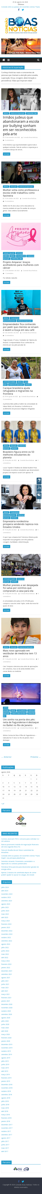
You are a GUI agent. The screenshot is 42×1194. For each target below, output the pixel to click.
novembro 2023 (6, 894)
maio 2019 (5, 1068)
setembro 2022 (6, 941)
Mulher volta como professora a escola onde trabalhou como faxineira (21, 192)
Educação (14, 186)
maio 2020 (5, 1028)
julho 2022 (5, 947)
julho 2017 (5, 1141)
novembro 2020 (6, 1008)
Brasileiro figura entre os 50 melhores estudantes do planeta (18, 454)
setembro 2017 (6, 1135)
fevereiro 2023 (6, 924)
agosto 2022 (5, 944)
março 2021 (5, 994)
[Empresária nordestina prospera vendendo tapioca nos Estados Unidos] (21, 486)
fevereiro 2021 (6, 998)
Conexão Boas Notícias (30, 137)
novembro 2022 (6, 934)
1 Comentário (9, 273)
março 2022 (5, 961)
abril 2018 (4, 1111)
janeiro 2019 (5, 1081)
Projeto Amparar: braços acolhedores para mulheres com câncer (21, 264)
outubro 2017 (6, 1131)
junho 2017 (5, 1145)
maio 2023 (5, 914)
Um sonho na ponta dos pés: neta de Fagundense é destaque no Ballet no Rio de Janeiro (21, 722)
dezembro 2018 (6, 1084)
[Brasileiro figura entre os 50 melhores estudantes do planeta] (21, 422)
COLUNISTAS (21, 256)
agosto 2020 (5, 1018)
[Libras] (39, 481)
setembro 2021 (6, 974)
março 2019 (5, 1074)
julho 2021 (5, 981)
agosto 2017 (5, 1138)
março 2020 (5, 1034)
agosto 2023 (5, 904)
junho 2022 (5, 951)
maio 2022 (5, 954)
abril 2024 (4, 891)
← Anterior (6, 757)
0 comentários (9, 140)
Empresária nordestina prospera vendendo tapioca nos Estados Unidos (20, 524)
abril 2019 (4, 1071)
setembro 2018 (6, 1095)
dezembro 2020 (6, 1004)
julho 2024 (5, 887)
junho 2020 (5, 1024)
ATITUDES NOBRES (9, 382)
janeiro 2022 (5, 967)
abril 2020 (4, 1031)
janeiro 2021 (5, 1001)
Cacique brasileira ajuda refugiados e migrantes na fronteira (18, 390)
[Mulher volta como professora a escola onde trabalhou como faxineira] (21, 163)
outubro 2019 (6, 1051)
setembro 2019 (6, 1054)
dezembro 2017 (6, 1125)
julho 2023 (5, 907)
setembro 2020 (6, 1014)
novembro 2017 (6, 1128)
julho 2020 (5, 1021)
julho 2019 (5, 1061)
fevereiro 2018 (6, 1118)
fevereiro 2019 (6, 1078)
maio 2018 (5, 1108)
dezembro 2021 (6, 971)
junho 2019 (5, 1064)
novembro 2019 (6, 1048)
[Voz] (39, 488)
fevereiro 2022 (6, 964)
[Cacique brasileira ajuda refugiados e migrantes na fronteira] (21, 358)
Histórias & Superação (17, 113)
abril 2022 (4, 957)
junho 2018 (5, 1105)
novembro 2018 (6, 1088)
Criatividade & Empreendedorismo (11, 319)
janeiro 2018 (5, 1121)
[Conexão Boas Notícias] (3, 60)
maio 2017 (5, 1148)
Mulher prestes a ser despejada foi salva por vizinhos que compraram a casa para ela (20, 587)
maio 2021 (5, 988)
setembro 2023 (6, 901)
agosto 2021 (5, 978)
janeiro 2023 (5, 927)
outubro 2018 (6, 1091)
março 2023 (5, 921)
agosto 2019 (5, 1058)
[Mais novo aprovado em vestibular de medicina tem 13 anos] (21, 619)
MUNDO (28, 385)
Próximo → (35, 757)
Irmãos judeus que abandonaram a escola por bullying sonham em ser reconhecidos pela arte (21, 125)
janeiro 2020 (5, 1041)
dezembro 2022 (6, 931)
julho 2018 (5, 1101)
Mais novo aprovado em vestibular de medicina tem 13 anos (20, 653)
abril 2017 (4, 1151)
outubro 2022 (6, 937)
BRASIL (6, 113)
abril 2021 (4, 991)
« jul (2, 804)
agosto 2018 (5, 1098)
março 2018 (5, 1115)
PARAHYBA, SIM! (32, 113)
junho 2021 (5, 984)
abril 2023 (4, 917)
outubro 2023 (6, 897)
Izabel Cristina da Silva (19, 713)
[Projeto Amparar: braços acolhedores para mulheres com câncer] (21, 224)
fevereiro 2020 (6, 1038)
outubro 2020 (6, 1011)
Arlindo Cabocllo (9, 253)
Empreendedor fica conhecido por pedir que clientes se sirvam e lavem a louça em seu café (20, 326)
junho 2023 (5, 911)
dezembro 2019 (6, 1044)
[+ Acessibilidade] (39, 495)
